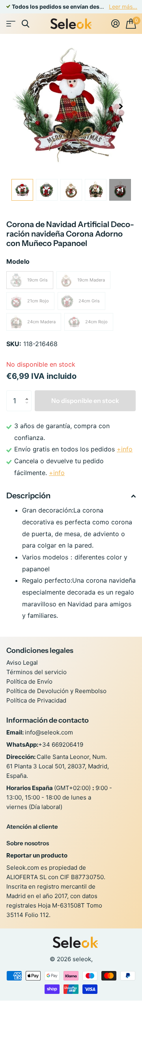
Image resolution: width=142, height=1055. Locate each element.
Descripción (28, 495)
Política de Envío (29, 681)
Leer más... (123, 6)
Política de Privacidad (36, 700)
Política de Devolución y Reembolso (56, 691)
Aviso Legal (22, 662)
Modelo (18, 261)
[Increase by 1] (29, 393)
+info (125, 449)
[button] (120, 106)
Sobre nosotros (27, 843)
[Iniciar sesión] (115, 23)
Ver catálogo (10, 24)
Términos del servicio (36, 672)
